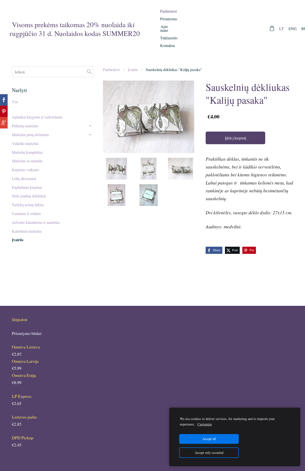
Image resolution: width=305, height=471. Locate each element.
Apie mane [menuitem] (164, 28)
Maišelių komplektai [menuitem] (27, 152)
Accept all (209, 438)
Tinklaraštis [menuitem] (169, 37)
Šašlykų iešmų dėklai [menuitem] (28, 204)
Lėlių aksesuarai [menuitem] (24, 178)
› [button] (91, 126)
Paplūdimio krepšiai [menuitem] (27, 187)
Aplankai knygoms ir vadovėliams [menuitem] (37, 116)
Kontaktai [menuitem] (167, 45)
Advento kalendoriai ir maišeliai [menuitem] (36, 222)
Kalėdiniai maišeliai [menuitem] (26, 231)
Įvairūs (133, 69)
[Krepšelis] (272, 28)
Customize (204, 424)
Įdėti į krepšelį (235, 137)
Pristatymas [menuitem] (168, 18)
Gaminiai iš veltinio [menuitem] (26, 213)
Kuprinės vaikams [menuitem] (25, 169)
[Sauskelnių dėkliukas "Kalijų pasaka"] (116, 168)
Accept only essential (209, 452)
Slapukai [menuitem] (19, 319)
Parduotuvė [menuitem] (168, 11)
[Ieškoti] (89, 72)
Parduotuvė (111, 69)
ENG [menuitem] (293, 28)
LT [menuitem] (281, 28)
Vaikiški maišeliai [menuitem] (25, 143)
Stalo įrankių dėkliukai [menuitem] (29, 195)
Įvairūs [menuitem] (17, 239)
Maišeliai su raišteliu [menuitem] (27, 160)
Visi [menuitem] (15, 101)
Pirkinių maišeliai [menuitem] (25, 125)
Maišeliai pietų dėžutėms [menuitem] (30, 134)
